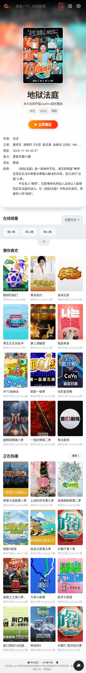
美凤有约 (36, 295)
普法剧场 (63, 440)
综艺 (32, 111)
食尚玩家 (63, 295)
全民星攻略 (65, 391)
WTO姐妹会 (11, 391)
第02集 (29, 231)
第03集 (47, 231)
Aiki (74, 144)
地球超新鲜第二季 (69, 500)
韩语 (16, 162)
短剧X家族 (10, 549)
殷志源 (47, 144)
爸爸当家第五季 (40, 549)
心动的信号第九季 (42, 500)
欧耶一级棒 (37, 391)
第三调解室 (37, 343)
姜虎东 (17, 144)
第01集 (11, 231)
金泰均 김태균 (62, 144)
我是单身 (63, 343)
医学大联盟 (65, 597)
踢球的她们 (10, 295)
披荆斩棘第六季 (13, 440)
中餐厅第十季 (66, 549)
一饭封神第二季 (40, 440)
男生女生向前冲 (13, 343)
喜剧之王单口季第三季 (15, 597)
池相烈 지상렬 (32, 144)
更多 (74, 455)
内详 (16, 138)
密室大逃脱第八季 (15, 500)
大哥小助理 (37, 597)
